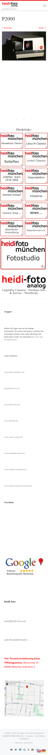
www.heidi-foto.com (12, 405)
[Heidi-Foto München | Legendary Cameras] (10, 4)
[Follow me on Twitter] (16, 750)
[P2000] (24, 45)
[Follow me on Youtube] (32, 750)
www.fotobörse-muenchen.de (15, 469)
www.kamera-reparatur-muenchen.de (18, 486)
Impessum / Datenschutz (24, 742)
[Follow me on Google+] (24, 750)
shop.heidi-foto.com (11, 388)
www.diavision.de (11, 421)
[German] (43, 751)
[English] (39, 751)
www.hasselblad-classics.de (14, 453)
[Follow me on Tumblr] (28, 750)
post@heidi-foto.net (15, 621)
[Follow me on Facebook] (20, 750)
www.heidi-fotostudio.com (14, 372)
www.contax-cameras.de (13, 437)
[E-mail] (11, 750)
